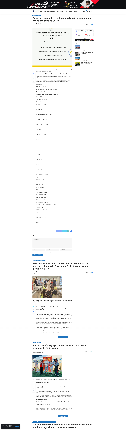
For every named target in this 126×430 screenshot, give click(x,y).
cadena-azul (34, 23)
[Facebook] (79, 31)
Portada (38, 15)
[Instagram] (79, 35)
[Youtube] (89, 35)
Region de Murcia (41, 260)
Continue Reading (63, 416)
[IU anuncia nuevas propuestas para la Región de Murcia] (77, 54)
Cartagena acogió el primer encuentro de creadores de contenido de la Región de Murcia (87, 58)
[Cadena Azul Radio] (35, 11)
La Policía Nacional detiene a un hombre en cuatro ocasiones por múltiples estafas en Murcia (86, 63)
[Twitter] (89, 31)
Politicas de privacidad (5, 426)
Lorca (34, 15)
